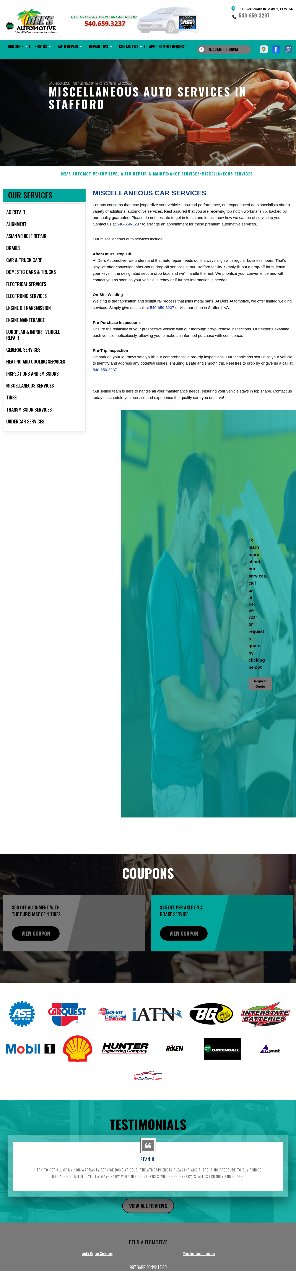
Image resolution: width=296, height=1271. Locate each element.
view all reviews (148, 1206)
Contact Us (128, 46)
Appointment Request (167, 46)
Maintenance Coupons (199, 1253)
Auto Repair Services (97, 1253)
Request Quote (260, 683)
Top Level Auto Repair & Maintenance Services (149, 174)
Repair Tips (98, 46)
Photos (40, 46)
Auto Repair (68, 46)
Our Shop (16, 46)
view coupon (35, 933)
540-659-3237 (254, 15)
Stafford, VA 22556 (117, 83)
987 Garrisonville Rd (87, 83)
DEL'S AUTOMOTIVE (79, 174)
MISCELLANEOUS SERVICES (227, 174)
